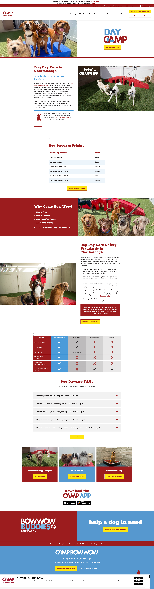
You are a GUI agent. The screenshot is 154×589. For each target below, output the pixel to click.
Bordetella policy (105, 296)
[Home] (8, 14)
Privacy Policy (4, 587)
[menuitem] (70, 14)
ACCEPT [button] (138, 581)
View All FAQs (77, 437)
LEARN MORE (95, 1)
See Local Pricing (112, 47)
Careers (72, 544)
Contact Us (81, 544)
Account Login (146, 6)
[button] (148, 576)
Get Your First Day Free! (140, 11)
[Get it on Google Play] (84, 503)
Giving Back (63, 544)
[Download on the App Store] (69, 503)
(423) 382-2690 (130, 6)
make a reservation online (61, 118)
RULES (93, 3)
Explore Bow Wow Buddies (115, 529)
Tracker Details (8, 587)
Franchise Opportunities (95, 544)
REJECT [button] (138, 584)
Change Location (117, 6)
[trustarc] (146, 588)
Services (53, 544)
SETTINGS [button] (138, 578)
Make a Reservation (140, 16)
